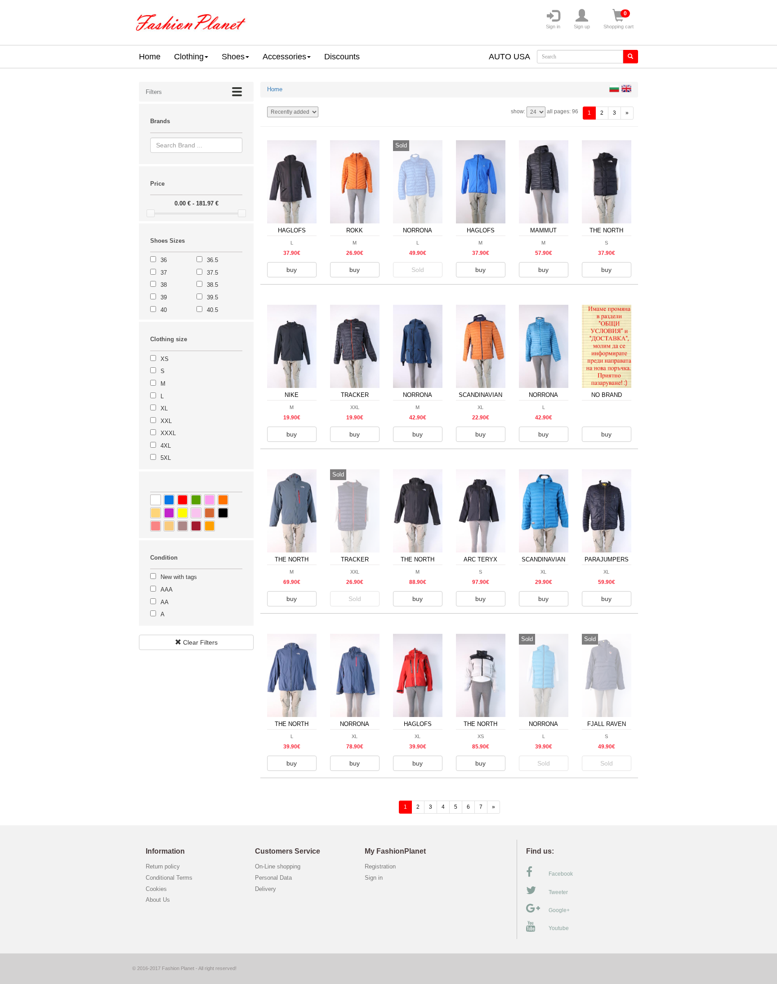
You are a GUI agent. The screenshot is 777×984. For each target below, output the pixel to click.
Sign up (582, 26)
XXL (166, 421)
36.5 (212, 260)
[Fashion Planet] (190, 20)
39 (164, 297)
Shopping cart (618, 19)
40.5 (212, 310)
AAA (167, 589)
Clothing (189, 56)
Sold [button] (417, 269)
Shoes (233, 56)
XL (164, 408)
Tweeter (558, 892)
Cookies (156, 889)
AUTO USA (509, 56)
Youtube (559, 928)
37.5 (212, 272)
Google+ (559, 910)
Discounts (342, 56)
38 (164, 284)
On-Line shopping (280, 866)
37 (164, 272)
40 (164, 310)
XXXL (168, 433)
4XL (166, 445)
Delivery (265, 889)
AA (165, 602)
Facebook (561, 874)
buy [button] (291, 269)
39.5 (212, 297)
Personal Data (273, 877)
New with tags (179, 577)
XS (165, 359)
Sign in (553, 26)
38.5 (212, 284)
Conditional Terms (169, 877)
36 (164, 260)
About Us (158, 899)
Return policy (163, 866)
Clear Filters (199, 642)
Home (150, 56)
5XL (166, 457)
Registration (380, 866)
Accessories (284, 56)
